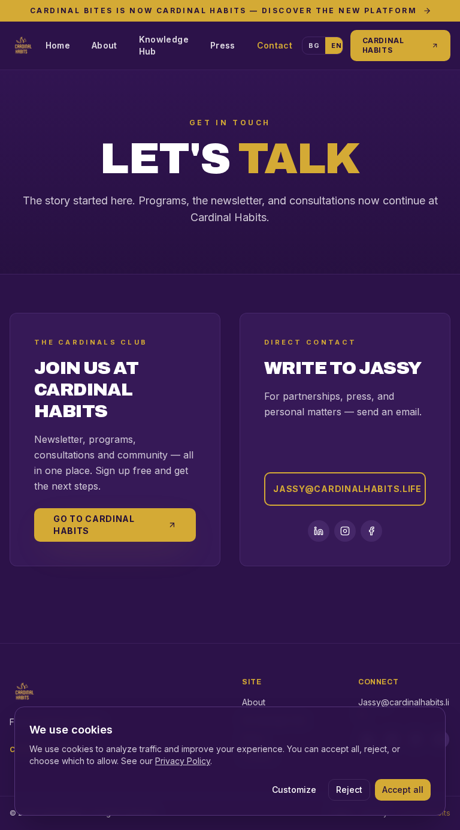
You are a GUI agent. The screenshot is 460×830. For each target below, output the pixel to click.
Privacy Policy (182, 761)
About (104, 45)
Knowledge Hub (164, 45)
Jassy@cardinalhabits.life (347, 489)
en (336, 45)
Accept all (402, 789)
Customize (294, 789)
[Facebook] (371, 531)
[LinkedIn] (318, 531)
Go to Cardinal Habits (94, 525)
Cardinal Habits (383, 45)
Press (222, 45)
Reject (349, 789)
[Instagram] (345, 531)
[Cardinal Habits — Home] (23, 45)
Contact (274, 45)
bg (313, 45)
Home (58, 45)
